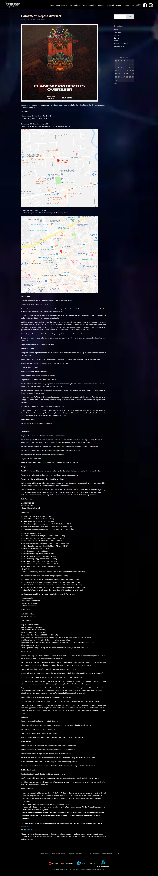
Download (110, 5)
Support (126, 5)
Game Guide (60, 5)
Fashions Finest (119, 46)
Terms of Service (107, 853)
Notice (116, 41)
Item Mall (117, 32)
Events (33, 20)
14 (127, 70)
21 (127, 74)
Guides (116, 38)
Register (101, 5)
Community (74, 5)
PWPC (43, 20)
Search (130, 17)
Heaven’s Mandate (89, 5)
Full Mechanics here (32, 830)
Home (52, 5)
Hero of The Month (121, 44)
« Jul (115, 83)
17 (116, 74)
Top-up (118, 5)
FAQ (117, 853)
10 (116, 70)
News (38, 20)
